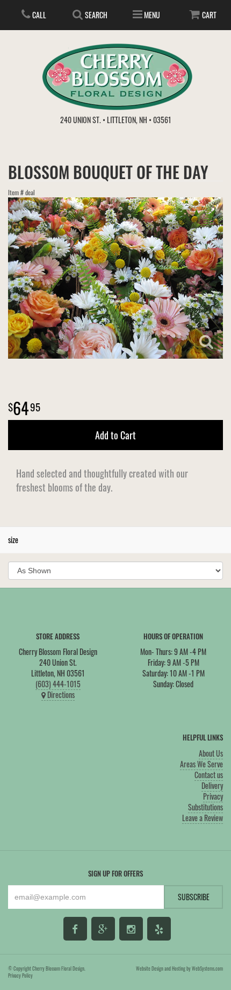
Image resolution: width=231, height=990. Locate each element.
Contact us (208, 774)
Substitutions (205, 807)
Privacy (213, 796)
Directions (60, 694)
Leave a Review (202, 817)
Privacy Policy (20, 975)
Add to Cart (115, 435)
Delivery (212, 785)
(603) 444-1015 (58, 683)
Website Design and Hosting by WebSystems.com (179, 968)
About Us (211, 753)
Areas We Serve (201, 764)
